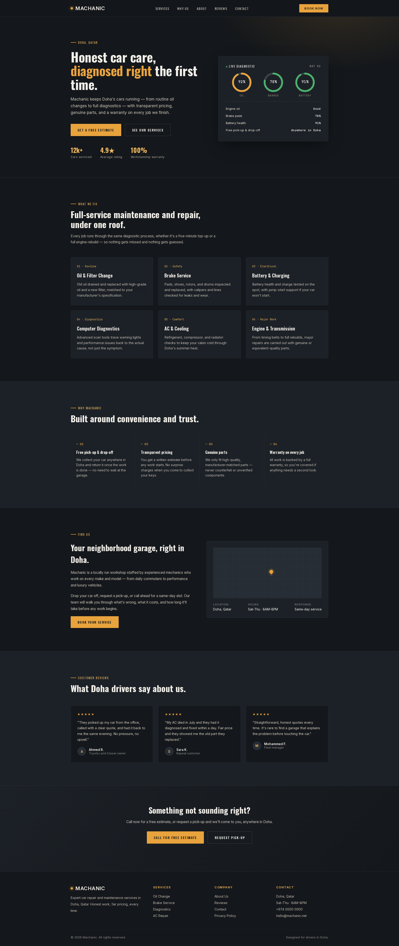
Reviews (221, 8)
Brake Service (164, 903)
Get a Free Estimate (96, 130)
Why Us (183, 8)
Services (162, 8)
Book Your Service (95, 622)
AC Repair (160, 916)
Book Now (313, 8)
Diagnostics (162, 909)
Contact (242, 8)
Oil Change (161, 896)
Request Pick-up (230, 837)
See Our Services (147, 130)
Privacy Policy (225, 916)
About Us (221, 896)
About (202, 8)
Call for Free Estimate (175, 837)
